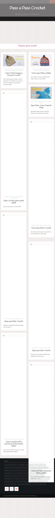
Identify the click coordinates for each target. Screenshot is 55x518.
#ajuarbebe (7, 464)
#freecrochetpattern (9, 467)
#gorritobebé (16, 467)
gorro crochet (29, 481)
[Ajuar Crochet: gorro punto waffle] (13, 143)
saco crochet (7, 484)
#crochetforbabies (36, 464)
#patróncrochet (24, 470)
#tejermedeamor (26, 473)
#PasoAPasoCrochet (15, 470)
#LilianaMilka (7, 470)
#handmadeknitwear (44, 467)
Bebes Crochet (13, 69)
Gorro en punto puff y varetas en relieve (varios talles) (13, 444)
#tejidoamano (41, 473)
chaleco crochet (28, 478)
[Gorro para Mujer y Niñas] (41, 60)
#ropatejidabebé (18, 473)
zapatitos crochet (42, 484)
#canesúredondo (21, 464)
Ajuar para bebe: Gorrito (41, 350)
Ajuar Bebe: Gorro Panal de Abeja (41, 106)
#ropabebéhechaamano (9, 473)
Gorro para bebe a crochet (41, 228)
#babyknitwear (13, 464)
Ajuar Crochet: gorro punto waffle (14, 201)
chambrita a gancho (36, 478)
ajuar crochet (33, 475)
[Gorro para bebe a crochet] (41, 171)
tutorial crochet (35, 484)
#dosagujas (43, 464)
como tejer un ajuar (45, 478)
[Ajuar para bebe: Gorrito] (41, 294)
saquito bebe (13, 484)
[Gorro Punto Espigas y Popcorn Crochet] (13, 60)
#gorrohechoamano (24, 467)
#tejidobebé (14, 475)
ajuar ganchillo (7, 478)
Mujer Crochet (19, 69)
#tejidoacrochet (34, 473)
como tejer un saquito (9, 481)
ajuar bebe (28, 475)
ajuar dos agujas (40, 475)
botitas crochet (21, 478)
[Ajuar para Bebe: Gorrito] (13, 265)
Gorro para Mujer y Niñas (41, 73)
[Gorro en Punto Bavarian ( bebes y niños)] (41, 414)
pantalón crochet (43, 481)
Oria (25, 495)
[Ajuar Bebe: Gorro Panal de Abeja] (41, 92)
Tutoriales (21, 70)
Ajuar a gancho (21, 475)
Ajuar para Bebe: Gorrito (13, 321)
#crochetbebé (28, 464)
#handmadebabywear (34, 467)
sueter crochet (27, 484)
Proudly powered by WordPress (11, 495)
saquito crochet (20, 484)
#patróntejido (38, 470)
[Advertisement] (27, 31)
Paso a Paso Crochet (27, 8)
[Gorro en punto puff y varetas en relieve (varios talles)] (13, 385)
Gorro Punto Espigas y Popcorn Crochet (13, 74)
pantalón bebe (36, 481)
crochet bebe (17, 481)
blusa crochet (14, 478)
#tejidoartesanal (8, 475)
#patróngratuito (31, 470)
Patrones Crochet (14, 70)
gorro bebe (23, 481)
